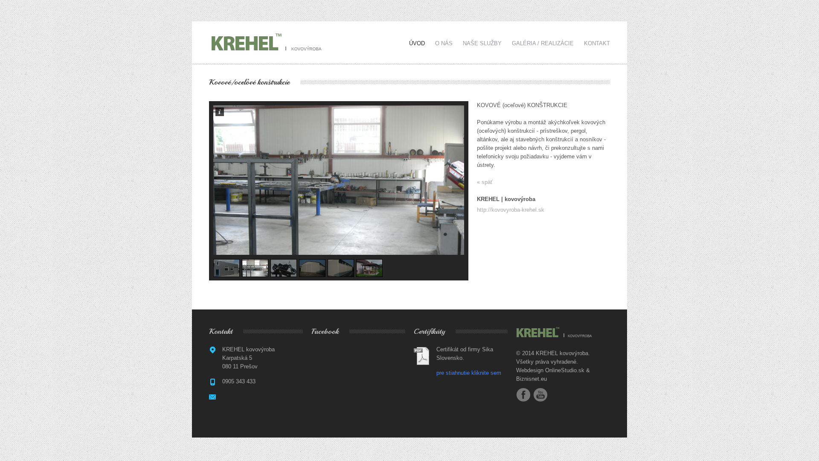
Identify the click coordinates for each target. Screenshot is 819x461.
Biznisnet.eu (531, 379)
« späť (485, 182)
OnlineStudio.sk (564, 370)
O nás (444, 43)
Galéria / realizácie (543, 43)
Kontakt (597, 43)
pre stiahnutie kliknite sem (468, 373)
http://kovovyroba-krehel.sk (510, 210)
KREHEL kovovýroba (562, 353)
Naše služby (482, 43)
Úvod (417, 43)
